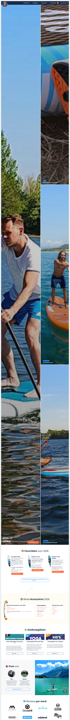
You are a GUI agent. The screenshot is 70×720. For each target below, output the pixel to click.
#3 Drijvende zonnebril (10, 609)
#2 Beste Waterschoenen (10, 608)
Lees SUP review (16, 573)
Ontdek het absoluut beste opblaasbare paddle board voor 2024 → (35, 580)
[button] (58, 3)
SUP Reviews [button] (26, 2)
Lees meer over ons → (17, 689)
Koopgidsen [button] (35, 2)
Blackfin (54, 609)
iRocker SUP (55, 612)
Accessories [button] (44, 2)
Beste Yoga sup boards (41, 609)
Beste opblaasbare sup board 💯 (15, 642)
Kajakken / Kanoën (40, 615)
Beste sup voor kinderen (42, 608)
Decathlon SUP (55, 610)
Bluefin (54, 608)
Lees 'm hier (32, 542)
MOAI (54, 614)
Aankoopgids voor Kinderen (55, 641)
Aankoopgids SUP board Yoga (35, 641)
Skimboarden (39, 614)
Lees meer (14, 653)
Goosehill (54, 611)
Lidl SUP (54, 613)
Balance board (39, 616)
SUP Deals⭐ (53, 2)
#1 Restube (8, 607)
